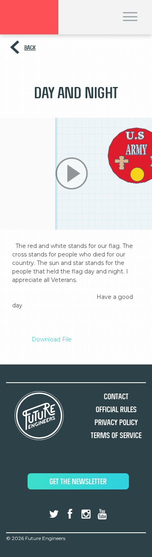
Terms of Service (116, 435)
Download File (52, 339)
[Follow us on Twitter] (54, 514)
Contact (116, 396)
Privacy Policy (116, 422)
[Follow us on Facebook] (70, 514)
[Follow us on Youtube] (101, 514)
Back (30, 47)
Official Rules (116, 409)
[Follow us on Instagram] (86, 514)
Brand (29, 17)
